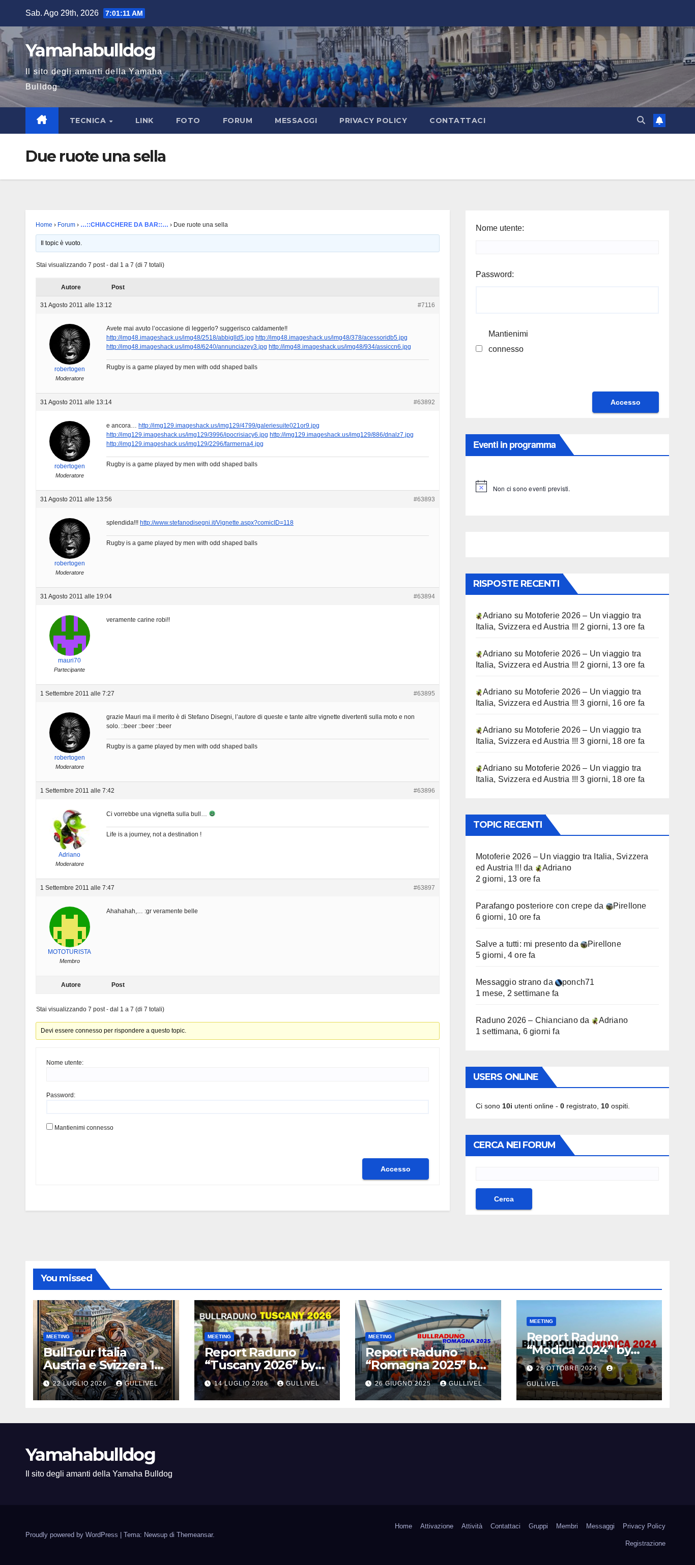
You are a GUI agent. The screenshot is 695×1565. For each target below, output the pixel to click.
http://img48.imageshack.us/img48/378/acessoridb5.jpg (331, 337)
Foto (188, 120)
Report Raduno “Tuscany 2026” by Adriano (260, 1365)
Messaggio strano (508, 982)
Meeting (58, 1336)
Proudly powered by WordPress (72, 1535)
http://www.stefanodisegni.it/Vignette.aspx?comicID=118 (217, 522)
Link (144, 120)
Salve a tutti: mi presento (521, 944)
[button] (641, 120)
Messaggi (296, 120)
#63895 (424, 693)
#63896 (424, 790)
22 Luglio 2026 (81, 1383)
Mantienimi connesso (83, 1127)
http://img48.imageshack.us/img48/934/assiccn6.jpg (340, 346)
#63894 (424, 596)
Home (44, 224)
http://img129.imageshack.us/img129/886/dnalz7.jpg (342, 434)
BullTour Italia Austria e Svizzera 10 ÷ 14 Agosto (102, 1365)
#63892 (424, 402)
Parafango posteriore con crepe (534, 905)
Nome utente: (64, 1062)
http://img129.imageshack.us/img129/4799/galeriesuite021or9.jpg (229, 425)
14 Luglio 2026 (242, 1383)
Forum (238, 120)
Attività (471, 1526)
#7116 (426, 305)
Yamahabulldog (90, 50)
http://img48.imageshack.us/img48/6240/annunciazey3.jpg (186, 346)
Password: (60, 1095)
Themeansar (195, 1535)
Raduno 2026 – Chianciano (527, 1020)
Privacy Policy (373, 120)
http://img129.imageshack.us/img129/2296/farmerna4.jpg (185, 443)
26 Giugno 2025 (404, 1383)
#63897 (424, 887)
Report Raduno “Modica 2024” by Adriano (579, 1350)
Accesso (396, 1169)
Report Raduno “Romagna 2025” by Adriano (424, 1365)
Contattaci (457, 120)
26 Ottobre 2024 (567, 1368)
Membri (567, 1526)
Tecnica (89, 120)
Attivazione (436, 1526)
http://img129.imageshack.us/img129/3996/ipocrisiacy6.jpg (187, 434)
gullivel (141, 1383)
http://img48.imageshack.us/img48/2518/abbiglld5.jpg (180, 337)
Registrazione (645, 1543)
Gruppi (538, 1526)
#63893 (424, 499)
